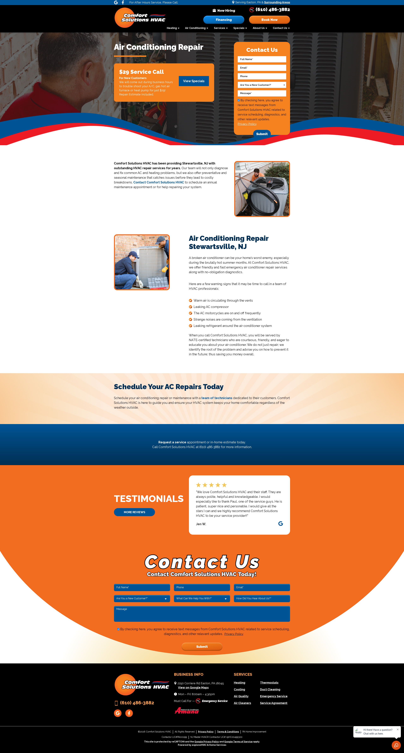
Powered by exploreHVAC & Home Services (202, 745)
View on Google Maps (193, 687)
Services (219, 28)
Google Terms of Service (238, 741)
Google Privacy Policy (206, 741)
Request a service (172, 442)
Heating (172, 28)
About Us (259, 28)
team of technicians (216, 398)
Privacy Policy (247, 124)
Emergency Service (274, 696)
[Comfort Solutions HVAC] (140, 18)
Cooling (239, 689)
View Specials (194, 81)
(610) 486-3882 (273, 9)
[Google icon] (116, 2)
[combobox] (262, 85)
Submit (262, 134)
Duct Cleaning (270, 689)
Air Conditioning (195, 28)
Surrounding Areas (277, 2)
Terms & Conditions (228, 731)
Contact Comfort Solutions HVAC (158, 182)
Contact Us (280, 28)
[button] (269, 20)
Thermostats (269, 682)
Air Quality (241, 696)
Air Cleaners (242, 703)
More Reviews (134, 512)
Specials (238, 28)
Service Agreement (273, 703)
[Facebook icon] (123, 2)
